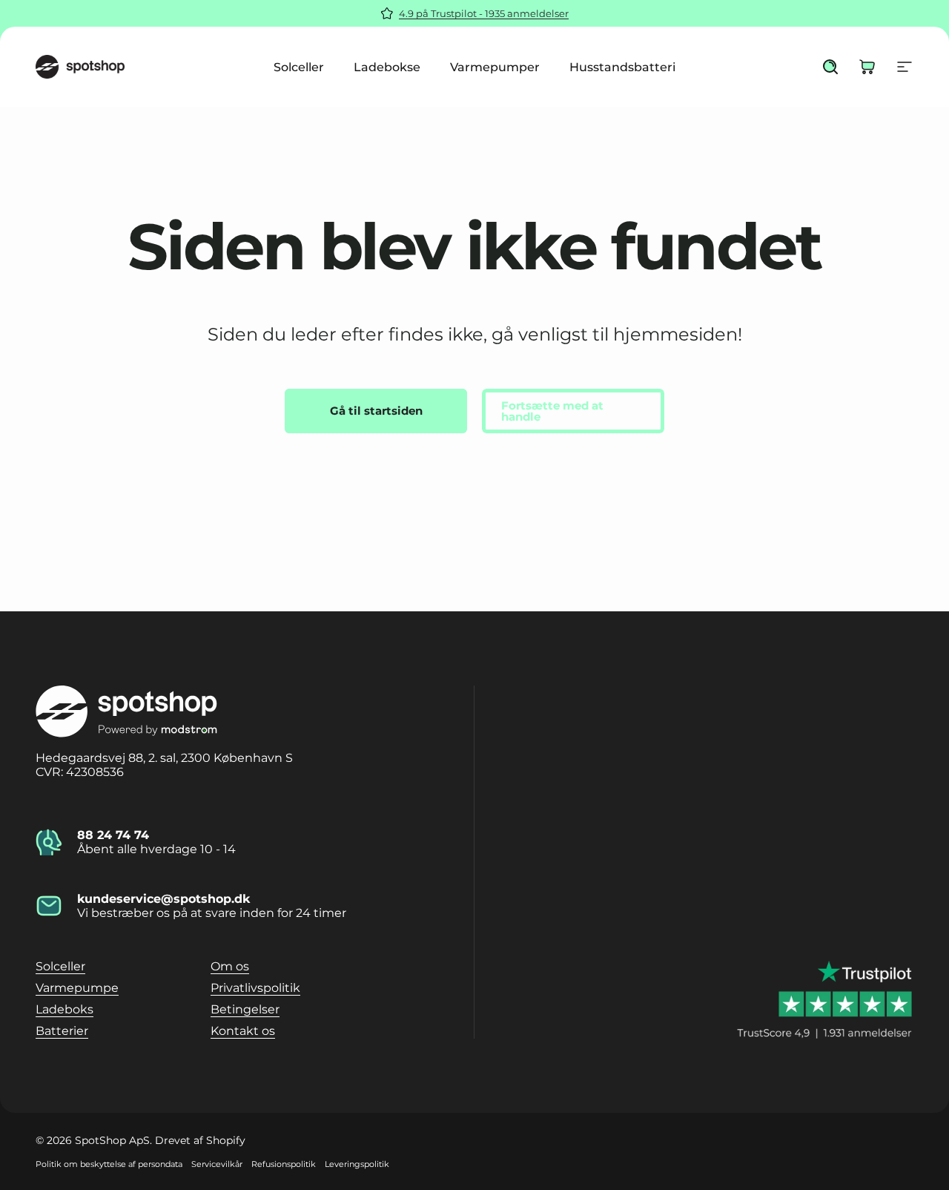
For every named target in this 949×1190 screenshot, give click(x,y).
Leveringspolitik (357, 1164)
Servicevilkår (216, 1164)
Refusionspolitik (283, 1164)
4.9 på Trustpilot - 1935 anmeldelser (484, 13)
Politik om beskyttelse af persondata (109, 1164)
